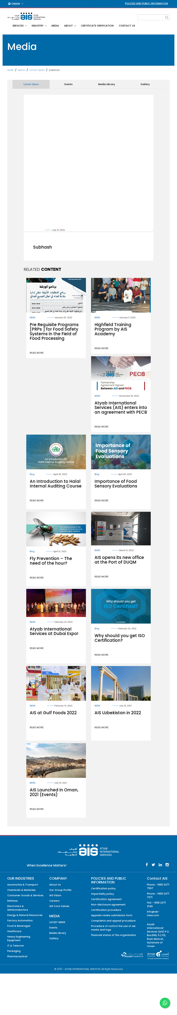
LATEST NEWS (37, 70)
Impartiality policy (102, 894)
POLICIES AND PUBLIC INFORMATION (146, 3)
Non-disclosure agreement (108, 904)
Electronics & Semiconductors (17, 908)
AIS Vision (55, 895)
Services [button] (18, 25)
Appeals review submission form (111, 915)
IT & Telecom (15, 945)
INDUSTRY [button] (38, 25)
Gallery (145, 84)
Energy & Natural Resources (25, 915)
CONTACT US (127, 25)
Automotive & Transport (22, 884)
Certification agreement (106, 899)
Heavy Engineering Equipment (18, 938)
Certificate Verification (97, 25)
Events (68, 84)
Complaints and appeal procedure (113, 920)
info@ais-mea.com (153, 913)
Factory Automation (20, 920)
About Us (55, 884)
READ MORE (37, 353)
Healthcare (14, 931)
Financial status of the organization (113, 935)
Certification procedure (106, 910)
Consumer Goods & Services (25, 895)
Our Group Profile (60, 890)
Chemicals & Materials (21, 890)
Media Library (106, 84)
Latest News (31, 84)
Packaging (14, 951)
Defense (12, 900)
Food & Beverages (18, 926)
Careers (54, 900)
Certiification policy (103, 888)
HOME (10, 70)
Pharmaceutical (17, 956)
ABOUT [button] (68, 25)
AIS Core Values (59, 906)
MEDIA (55, 25)
